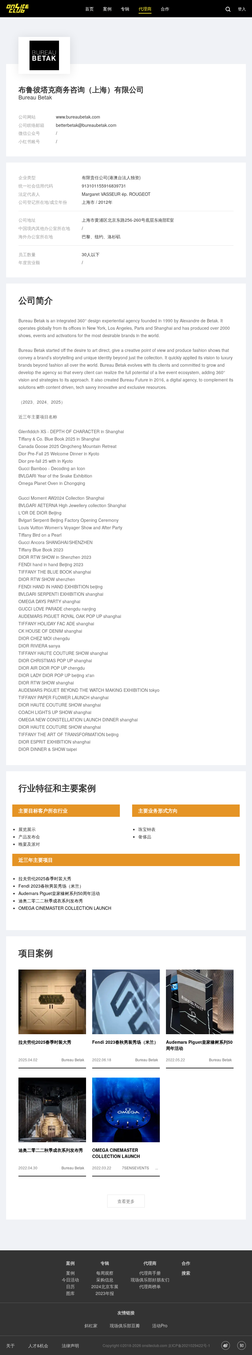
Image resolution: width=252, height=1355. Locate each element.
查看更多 (126, 1201)
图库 (70, 1293)
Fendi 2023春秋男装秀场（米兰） (51, 886)
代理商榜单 (150, 1286)
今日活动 (70, 1279)
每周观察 (104, 1273)
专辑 (104, 1263)
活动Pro (159, 1325)
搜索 (186, 1273)
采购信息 (104, 1279)
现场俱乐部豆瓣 (125, 1325)
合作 (186, 1263)
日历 (70, 1286)
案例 (70, 1273)
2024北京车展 (104, 1286)
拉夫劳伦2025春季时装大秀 (44, 878)
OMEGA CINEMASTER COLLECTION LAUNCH (64, 908)
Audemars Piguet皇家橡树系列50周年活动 (59, 893)
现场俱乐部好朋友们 (150, 1279)
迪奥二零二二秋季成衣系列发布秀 (50, 900)
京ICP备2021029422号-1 (189, 1345)
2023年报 (105, 1293)
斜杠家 (91, 1325)
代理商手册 (150, 1273)
